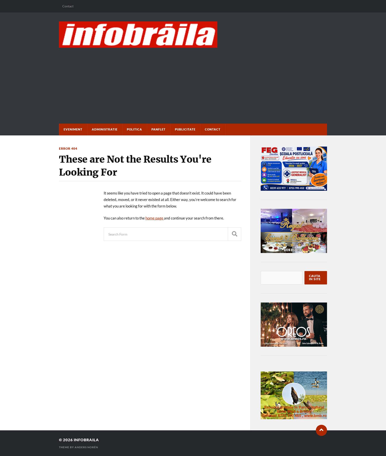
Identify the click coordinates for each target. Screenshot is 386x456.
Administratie (104, 129)
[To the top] (321, 430)
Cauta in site (315, 277)
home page (154, 218)
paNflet (158, 129)
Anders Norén (86, 447)
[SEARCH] (234, 234)
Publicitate (185, 129)
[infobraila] (193, 34)
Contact (67, 6)
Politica (134, 129)
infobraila (86, 439)
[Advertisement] (193, 81)
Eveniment (73, 129)
